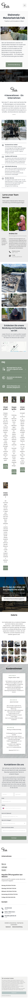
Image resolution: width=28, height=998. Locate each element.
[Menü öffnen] (24, 5)
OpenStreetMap (16, 351)
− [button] (3, 345)
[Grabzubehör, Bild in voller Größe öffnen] (5, 485)
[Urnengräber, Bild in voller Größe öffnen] (22, 400)
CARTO (25, 351)
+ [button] (3, 343)
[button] (14, 347)
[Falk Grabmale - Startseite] (6, 5)
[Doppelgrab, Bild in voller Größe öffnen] (14, 400)
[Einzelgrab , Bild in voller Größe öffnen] (5, 400)
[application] (14, 347)
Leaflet (11, 351)
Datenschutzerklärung (6, 995)
